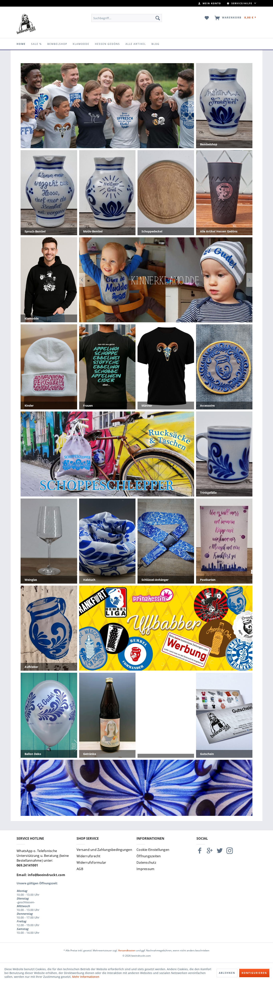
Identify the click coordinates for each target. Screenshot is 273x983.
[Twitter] (219, 852)
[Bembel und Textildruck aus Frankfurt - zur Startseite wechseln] (26, 24)
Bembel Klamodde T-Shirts (166, 279)
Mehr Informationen (85, 977)
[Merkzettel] (207, 18)
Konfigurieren (254, 973)
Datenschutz (146, 862)
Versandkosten (127, 950)
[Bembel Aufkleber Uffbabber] (107, 105)
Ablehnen (227, 973)
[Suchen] (157, 18)
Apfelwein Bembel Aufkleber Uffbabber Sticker (166, 628)
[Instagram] (229, 852)
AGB (80, 869)
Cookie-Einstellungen (152, 849)
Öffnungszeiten (148, 856)
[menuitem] (209, 3)
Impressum (145, 869)
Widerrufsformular (91, 862)
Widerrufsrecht (89, 856)
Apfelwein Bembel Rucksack (107, 454)
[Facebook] (199, 852)
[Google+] (209, 852)
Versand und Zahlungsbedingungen (104, 849)
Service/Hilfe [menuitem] (241, 3)
